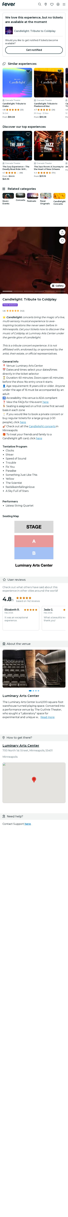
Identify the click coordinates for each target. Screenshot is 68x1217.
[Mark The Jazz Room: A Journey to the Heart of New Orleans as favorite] (60, 134)
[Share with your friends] (62, 232)
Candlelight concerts (42, 426)
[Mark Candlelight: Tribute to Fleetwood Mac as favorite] (60, 71)
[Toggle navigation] (64, 4)
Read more (47, 717)
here (46, 402)
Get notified (34, 49)
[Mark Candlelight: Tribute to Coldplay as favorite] (62, 240)
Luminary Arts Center (21, 745)
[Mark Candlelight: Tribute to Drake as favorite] (28, 71)
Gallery (60, 285)
